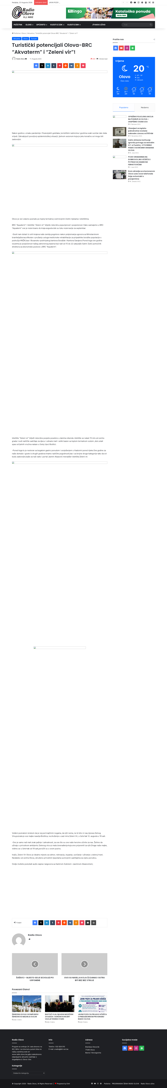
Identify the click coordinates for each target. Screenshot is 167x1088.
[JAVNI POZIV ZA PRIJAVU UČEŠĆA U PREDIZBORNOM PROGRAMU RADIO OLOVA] (92, 1003)
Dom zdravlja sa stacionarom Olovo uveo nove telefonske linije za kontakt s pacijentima (141, 175)
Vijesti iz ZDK (56, 25)
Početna (18, 25)
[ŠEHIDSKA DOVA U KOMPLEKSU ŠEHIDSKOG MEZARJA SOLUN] (26, 1003)
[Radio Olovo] (23, 12)
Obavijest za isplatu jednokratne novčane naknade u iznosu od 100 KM (140, 131)
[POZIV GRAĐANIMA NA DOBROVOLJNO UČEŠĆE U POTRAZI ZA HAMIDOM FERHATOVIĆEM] (119, 160)
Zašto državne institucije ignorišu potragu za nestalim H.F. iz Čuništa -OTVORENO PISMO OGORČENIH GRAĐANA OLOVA (141, 145)
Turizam (34, 39)
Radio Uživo (99, 25)
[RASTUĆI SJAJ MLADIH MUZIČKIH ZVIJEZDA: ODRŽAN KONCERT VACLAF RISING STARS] (59, 1003)
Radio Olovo (20, 59)
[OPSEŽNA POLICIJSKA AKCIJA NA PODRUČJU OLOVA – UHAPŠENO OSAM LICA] (119, 119)
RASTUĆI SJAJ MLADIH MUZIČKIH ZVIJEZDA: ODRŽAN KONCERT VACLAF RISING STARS (59, 1016)
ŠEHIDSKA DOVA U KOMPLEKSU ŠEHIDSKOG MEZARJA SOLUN (25, 1015)
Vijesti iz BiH (73, 25)
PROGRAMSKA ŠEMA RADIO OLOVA (125, 1084)
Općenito (40, 25)
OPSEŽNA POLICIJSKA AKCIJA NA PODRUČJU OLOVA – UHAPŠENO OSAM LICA (140, 119)
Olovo (29, 25)
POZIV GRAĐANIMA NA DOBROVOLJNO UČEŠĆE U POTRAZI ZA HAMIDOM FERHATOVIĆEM (139, 161)
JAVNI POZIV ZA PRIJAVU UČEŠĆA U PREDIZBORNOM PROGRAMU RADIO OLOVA (80, 2)
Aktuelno (30, 33)
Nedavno (145, 107)
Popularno (123, 107)
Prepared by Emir (63, 1084)
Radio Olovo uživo (147, 1084)
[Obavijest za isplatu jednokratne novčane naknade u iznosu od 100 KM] (119, 131)
